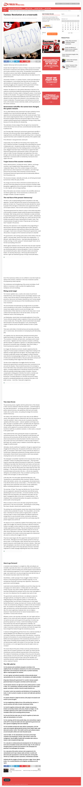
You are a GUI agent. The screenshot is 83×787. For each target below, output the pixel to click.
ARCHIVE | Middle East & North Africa (30, 18)
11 (72, 25)
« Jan (69, 32)
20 (78, 27)
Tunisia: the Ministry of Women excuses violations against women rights (71, 49)
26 (75, 29)
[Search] (78, 16)
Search (62, 14)
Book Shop (64, 3)
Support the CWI (38, 8)
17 (70, 27)
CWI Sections (48, 8)
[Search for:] (73, 10)
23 (67, 29)
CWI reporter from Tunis (17, 18)
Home (4, 8)
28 (62, 31)
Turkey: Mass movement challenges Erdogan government (71, 42)
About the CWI (28, 8)
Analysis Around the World (15, 8)
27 (78, 29)
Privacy (76, 3)
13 (78, 25)
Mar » (72, 32)
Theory (58, 3)
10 (70, 25)
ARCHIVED (7, 780)
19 (75, 27)
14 (62, 27)
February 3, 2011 (8, 18)
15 (65, 27)
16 (67, 27)
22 (65, 29)
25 (72, 29)
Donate (70, 3)
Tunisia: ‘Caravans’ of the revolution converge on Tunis (71, 67)
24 (70, 29)
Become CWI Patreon (52, 33)
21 (62, 29)
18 (72, 27)
